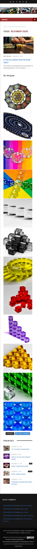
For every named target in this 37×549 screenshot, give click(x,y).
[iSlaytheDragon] (18, 10)
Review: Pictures (23, 512)
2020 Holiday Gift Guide (10, 505)
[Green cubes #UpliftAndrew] (17, 387)
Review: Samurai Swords (18, 474)
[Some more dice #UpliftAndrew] (17, 183)
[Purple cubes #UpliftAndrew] (17, 329)
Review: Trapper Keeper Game (19, 466)
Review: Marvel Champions (26, 515)
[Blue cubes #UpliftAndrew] (17, 416)
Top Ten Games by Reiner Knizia (20, 449)
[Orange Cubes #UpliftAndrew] (17, 358)
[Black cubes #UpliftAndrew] (17, 242)
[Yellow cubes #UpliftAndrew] (17, 271)
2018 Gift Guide (23, 509)
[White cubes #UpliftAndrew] (17, 213)
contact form (18, 546)
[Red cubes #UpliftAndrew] (17, 300)
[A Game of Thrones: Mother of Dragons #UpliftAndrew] (17, 96)
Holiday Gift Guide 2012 (25, 505)
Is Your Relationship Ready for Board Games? (16, 61)
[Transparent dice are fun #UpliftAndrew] (17, 154)
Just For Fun (7, 56)
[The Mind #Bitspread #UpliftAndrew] (17, 125)
